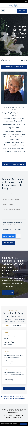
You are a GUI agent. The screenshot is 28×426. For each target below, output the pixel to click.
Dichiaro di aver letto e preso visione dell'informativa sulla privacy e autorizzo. (12, 230)
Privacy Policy (8, 415)
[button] (3, 10)
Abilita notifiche (24, 424)
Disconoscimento (17, 417)
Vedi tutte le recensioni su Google (14, 388)
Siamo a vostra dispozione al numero (13, 259)
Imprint (8, 417)
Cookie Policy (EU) (19, 415)
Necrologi (12, 44)
